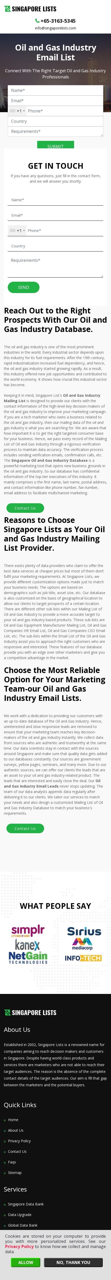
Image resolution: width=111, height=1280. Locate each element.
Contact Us (17, 1151)
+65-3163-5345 (58, 20)
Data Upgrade (19, 1214)
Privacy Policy (19, 1140)
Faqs (12, 1162)
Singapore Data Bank (26, 1204)
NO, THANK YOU (73, 1262)
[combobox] (17, 111)
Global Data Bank (22, 1225)
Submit (55, 146)
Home (13, 1119)
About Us (15, 1130)
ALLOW (25, 1262)
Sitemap (15, 1172)
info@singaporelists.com (55, 28)
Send (23, 287)
